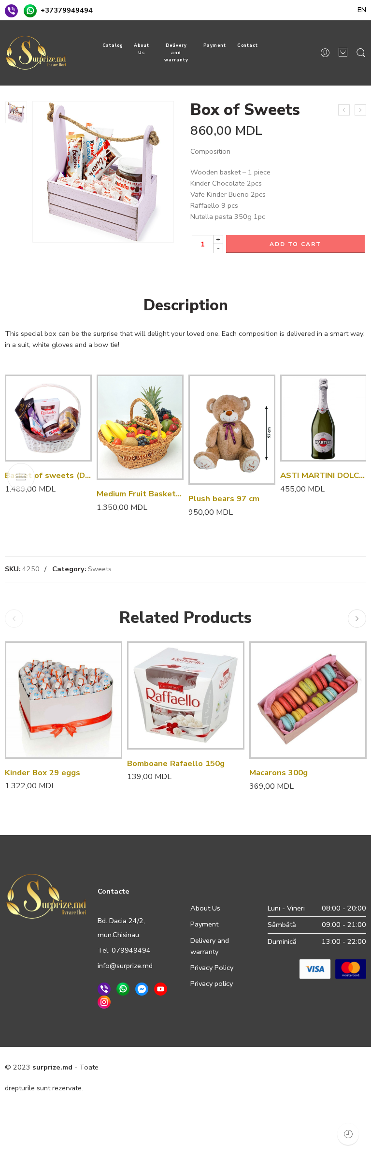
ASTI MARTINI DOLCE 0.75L (323, 475)
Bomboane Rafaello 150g (176, 763)
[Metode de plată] (333, 968)
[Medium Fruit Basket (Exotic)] (140, 427)
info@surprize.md (125, 965)
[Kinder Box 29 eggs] (63, 700)
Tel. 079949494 (124, 950)
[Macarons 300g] (308, 700)
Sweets (100, 569)
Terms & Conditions (225, 1067)
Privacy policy (211, 983)
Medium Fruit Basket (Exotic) (140, 493)
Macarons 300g (278, 772)
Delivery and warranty (176, 53)
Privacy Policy (211, 967)
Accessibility (285, 1067)
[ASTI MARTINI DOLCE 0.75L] (323, 418)
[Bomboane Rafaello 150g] (344, 110)
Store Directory (337, 1067)
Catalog (113, 45)
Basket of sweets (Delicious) (48, 475)
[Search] (361, 53)
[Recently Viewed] (348, 1134)
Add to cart (295, 244)
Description (185, 305)
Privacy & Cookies (156, 1067)
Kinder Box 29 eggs (42, 772)
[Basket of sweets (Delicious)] (48, 418)
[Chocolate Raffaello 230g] (360, 110)
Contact (247, 45)
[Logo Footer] (46, 895)
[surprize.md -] (36, 53)
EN (361, 9)
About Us (141, 49)
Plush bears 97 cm (223, 498)
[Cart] (343, 53)
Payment (215, 45)
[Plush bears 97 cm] (231, 430)
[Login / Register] (325, 53)
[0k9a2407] (16, 112)
